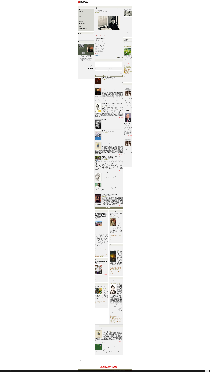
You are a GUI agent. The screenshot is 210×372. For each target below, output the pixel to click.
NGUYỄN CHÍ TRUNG (105, 159)
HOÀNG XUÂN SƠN (105, 132)
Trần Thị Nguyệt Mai (113, 283)
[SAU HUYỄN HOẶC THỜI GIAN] (98, 177)
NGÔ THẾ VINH (104, 106)
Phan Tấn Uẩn (98, 307)
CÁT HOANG (113, 237)
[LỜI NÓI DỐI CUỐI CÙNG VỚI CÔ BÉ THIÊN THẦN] (113, 222)
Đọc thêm (120, 85)
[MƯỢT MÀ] (98, 135)
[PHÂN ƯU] (128, 117)
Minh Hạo (103, 91)
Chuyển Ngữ (114, 325)
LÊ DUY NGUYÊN (128, 66)
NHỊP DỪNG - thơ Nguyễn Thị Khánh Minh (127, 70)
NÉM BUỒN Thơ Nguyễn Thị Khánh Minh (127, 73)
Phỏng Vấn (111, 277)
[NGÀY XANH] (98, 185)
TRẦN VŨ (115, 322)
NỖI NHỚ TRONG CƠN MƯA (127, 43)
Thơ (95, 259)
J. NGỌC (79, 35)
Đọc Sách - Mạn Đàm (107, 325)
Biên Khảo (96, 211)
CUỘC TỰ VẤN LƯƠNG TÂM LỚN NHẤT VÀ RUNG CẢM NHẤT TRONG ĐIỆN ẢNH (115, 268)
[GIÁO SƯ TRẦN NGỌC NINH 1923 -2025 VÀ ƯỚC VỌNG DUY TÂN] (98, 108)
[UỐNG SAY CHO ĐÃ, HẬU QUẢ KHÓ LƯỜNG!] (98, 198)
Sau (121, 8)
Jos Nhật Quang (80, 38)
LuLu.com (91, 64)
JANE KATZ (80, 37)
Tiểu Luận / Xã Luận (113, 244)
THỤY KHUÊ (101, 256)
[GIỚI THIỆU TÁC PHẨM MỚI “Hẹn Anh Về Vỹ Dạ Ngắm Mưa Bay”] (98, 347)
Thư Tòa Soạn (126, 7)
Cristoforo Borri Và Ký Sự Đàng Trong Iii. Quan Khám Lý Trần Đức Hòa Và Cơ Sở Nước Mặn (101, 252)
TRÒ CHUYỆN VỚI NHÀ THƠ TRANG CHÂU (116, 281)
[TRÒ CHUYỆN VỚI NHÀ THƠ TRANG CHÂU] (113, 289)
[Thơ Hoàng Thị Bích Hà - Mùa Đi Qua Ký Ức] (98, 269)
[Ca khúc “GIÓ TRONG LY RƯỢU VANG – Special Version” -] (98, 81)
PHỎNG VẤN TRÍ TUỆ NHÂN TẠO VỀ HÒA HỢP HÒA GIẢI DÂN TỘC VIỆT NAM (116, 316)
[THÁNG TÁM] (98, 124)
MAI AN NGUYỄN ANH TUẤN (114, 216)
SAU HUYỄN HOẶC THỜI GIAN (107, 172)
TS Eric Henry (109, 145)
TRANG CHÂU (118, 283)
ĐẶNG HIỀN (97, 12)
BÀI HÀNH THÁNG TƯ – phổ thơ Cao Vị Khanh (128, 78)
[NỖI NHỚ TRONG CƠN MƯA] (127, 51)
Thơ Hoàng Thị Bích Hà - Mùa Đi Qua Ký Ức (101, 262)
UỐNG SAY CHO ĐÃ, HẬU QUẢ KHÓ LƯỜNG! (109, 194)
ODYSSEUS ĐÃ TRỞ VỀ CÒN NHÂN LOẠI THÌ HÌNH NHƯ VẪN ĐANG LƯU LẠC (115, 248)
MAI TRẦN (113, 320)
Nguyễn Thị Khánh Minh (129, 71)
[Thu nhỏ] (95, 8)
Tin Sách (97, 325)
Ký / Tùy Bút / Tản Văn (99, 284)
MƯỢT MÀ (104, 130)
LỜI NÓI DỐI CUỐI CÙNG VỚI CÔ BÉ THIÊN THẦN (116, 214)
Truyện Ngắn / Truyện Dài (114, 211)
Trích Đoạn (101, 325)
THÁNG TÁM (104, 119)
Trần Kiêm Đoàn (106, 288)
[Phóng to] (96, 8)
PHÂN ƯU (127, 110)
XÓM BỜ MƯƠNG (113, 235)
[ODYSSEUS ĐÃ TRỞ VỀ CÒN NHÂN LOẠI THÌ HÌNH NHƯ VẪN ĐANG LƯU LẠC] (113, 256)
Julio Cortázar (80, 39)
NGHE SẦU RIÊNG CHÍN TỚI (100, 286)
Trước (119, 8)
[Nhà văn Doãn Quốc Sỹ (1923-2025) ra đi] (128, 143)
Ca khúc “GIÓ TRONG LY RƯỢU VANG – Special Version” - (111, 77)
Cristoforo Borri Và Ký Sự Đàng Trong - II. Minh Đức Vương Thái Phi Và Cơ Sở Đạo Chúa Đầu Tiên (101, 255)
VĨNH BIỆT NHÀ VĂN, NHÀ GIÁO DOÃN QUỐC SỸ (127, 87)
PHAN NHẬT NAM (118, 322)
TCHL (128, 122)
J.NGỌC (79, 36)
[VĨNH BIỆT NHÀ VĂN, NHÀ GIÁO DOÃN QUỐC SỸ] (128, 93)
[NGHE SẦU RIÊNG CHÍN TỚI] (98, 291)
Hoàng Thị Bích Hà (104, 196)
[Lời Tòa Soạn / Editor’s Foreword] (128, 13)
